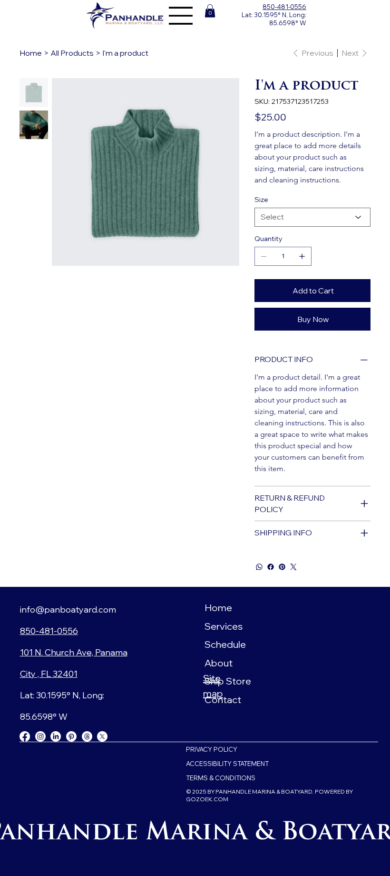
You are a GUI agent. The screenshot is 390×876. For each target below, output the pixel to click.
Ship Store (228, 681)
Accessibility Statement (227, 763)
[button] (210, 10)
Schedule (225, 644)
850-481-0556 (284, 6)
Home (218, 608)
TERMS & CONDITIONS (220, 778)
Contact (223, 699)
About (219, 663)
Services (224, 626)
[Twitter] (293, 567)
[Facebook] (270, 567)
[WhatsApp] (259, 567)
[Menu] (181, 16)
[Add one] (302, 256)
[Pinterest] (282, 567)
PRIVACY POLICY (211, 749)
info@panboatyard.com (68, 609)
